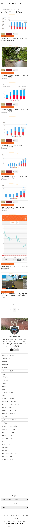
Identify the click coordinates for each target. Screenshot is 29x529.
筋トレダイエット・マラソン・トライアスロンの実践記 (14, 521)
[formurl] (14, 349)
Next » (14, 304)
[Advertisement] (14, 476)
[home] (17, 349)
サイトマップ (6, 515)
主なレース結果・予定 (10, 517)
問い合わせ (18, 517)
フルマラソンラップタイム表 (15, 515)
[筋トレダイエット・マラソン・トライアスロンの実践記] (14, 3)
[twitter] (11, 349)
